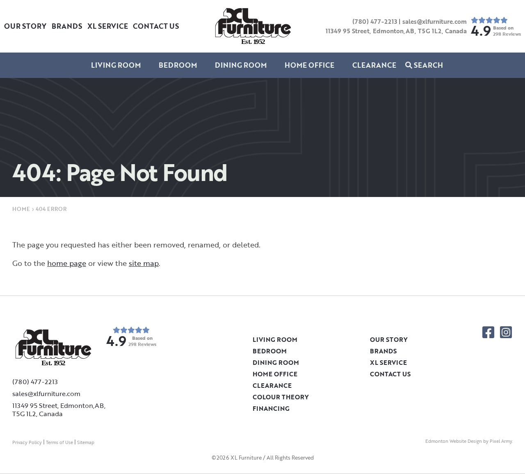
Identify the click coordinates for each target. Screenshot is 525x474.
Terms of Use (59, 442)
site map (144, 263)
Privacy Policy (27, 442)
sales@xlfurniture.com (434, 21)
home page (66, 263)
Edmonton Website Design (453, 441)
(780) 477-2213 (374, 21)
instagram (506, 332)
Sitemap (85, 442)
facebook (488, 332)
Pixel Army (501, 441)
